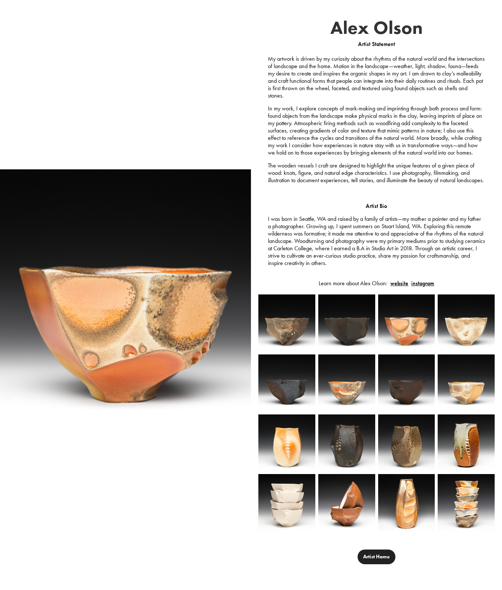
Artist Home (376, 557)
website (399, 283)
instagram (422, 283)
